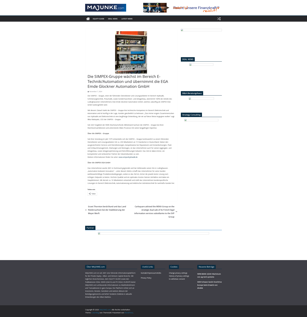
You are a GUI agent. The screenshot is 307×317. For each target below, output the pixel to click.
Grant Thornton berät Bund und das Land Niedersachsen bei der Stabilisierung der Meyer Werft (107, 210)
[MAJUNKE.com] (88, 19)
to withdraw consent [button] (177, 279)
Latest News (127, 19)
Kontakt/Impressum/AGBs (151, 273)
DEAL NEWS (113, 19)
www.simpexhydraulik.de (128, 157)
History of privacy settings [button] (179, 276)
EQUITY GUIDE (98, 19)
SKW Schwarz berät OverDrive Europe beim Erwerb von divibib (209, 285)
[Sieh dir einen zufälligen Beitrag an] (219, 19)
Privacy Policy (146, 278)
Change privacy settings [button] (178, 273)
